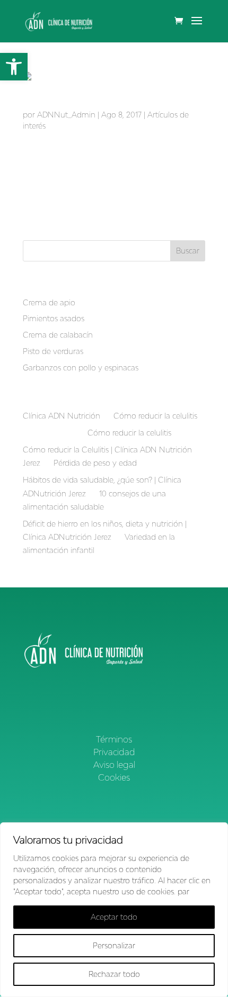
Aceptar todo (114, 916)
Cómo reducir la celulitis (155, 415)
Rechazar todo (114, 973)
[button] (14, 66)
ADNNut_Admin (66, 114)
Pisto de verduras (53, 351)
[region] (114, 909)
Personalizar (114, 945)
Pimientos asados (53, 318)
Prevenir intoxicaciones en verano (94, 104)
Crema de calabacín (58, 334)
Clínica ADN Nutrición (61, 415)
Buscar (187, 250)
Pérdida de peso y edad (95, 462)
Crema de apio (49, 302)
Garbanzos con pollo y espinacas (80, 367)
